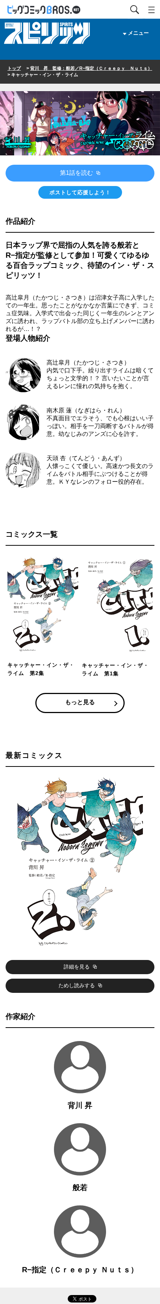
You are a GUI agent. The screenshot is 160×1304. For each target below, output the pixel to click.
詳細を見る (77, 967)
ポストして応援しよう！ (80, 192)
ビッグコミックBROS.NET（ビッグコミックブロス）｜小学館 (44, 10)
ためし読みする (77, 985)
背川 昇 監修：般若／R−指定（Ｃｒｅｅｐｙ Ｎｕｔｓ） (91, 68)
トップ (14, 68)
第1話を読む (77, 173)
